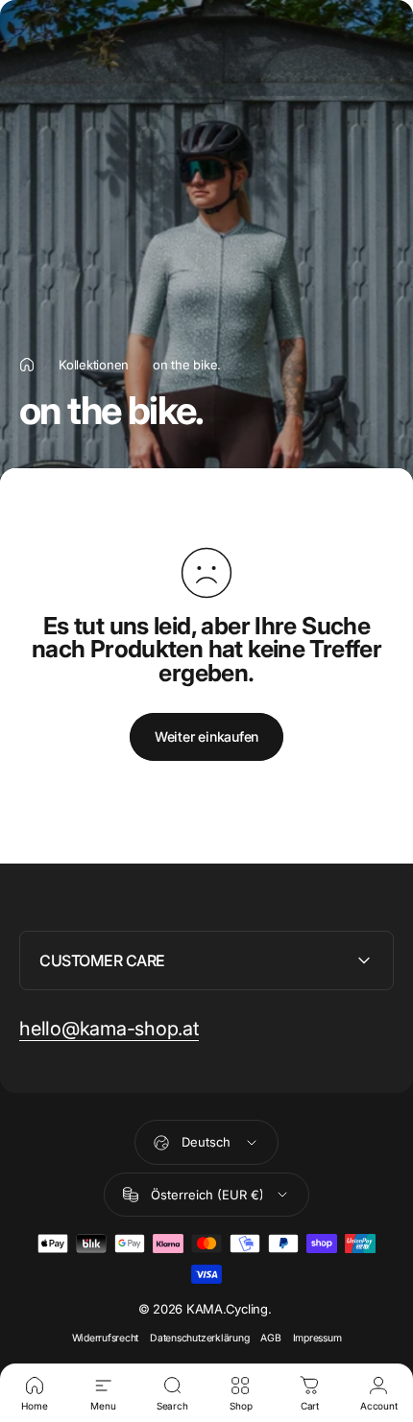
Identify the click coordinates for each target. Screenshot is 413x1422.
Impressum (317, 1338)
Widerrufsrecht (105, 1338)
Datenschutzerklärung (199, 1338)
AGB (270, 1338)
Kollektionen (94, 364)
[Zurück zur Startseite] (27, 364)
